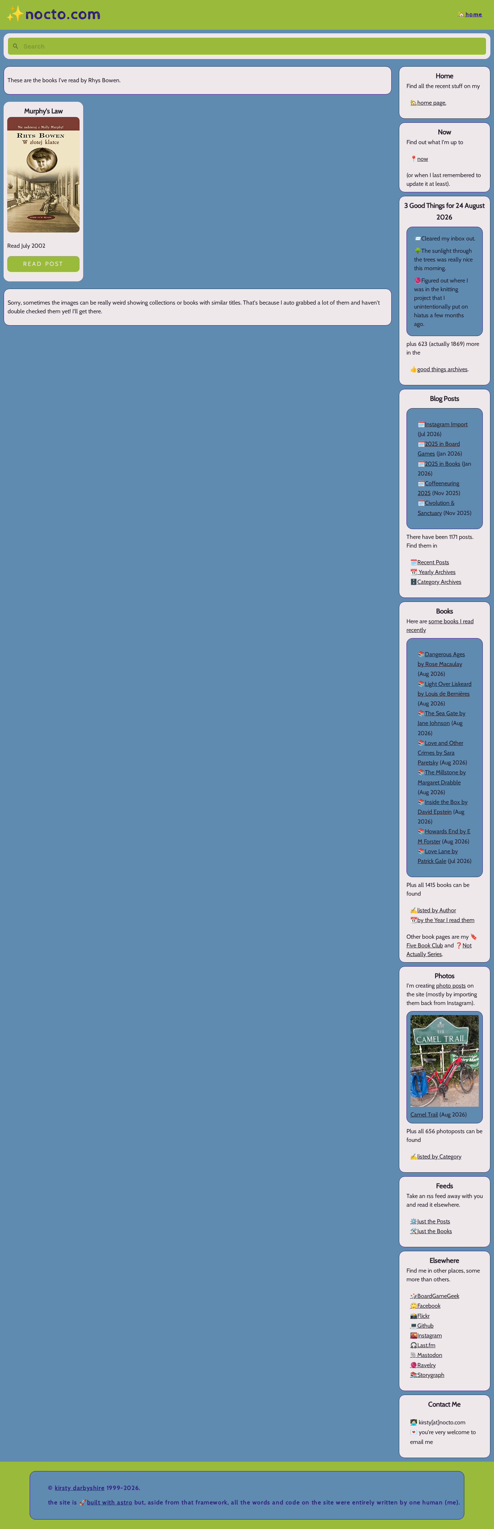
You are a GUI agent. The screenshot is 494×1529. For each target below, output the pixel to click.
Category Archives (439, 581)
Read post (43, 263)
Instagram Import (446, 424)
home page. (431, 102)
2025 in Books (442, 463)
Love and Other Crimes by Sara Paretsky (440, 753)
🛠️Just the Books (431, 1231)
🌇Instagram (426, 1335)
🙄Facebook (425, 1305)
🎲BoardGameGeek (434, 1296)
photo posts (451, 985)
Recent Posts (433, 562)
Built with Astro (110, 1502)
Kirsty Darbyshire (80, 1487)
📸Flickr (420, 1315)
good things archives (442, 369)
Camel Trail (424, 1114)
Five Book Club (424, 945)
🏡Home (470, 14)
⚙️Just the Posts (430, 1221)
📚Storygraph (427, 1374)
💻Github (422, 1325)
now (422, 158)
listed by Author (436, 910)
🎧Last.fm (422, 1345)
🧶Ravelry (423, 1365)
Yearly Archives (436, 572)
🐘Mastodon (426, 1355)
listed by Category (439, 1156)
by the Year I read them (445, 920)
